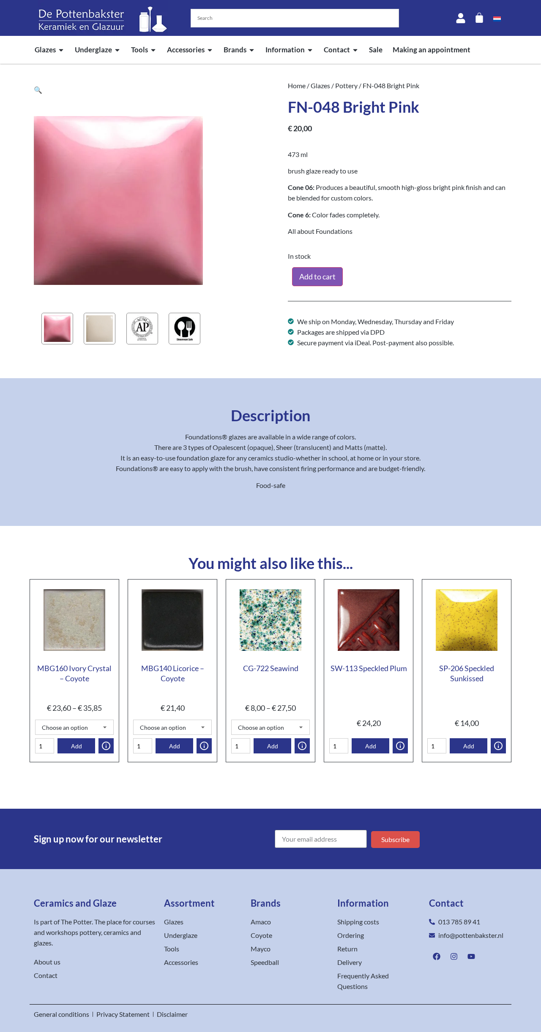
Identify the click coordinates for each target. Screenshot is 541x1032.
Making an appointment (431, 49)
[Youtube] (471, 956)
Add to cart (317, 276)
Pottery (346, 85)
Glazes (45, 49)
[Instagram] (454, 956)
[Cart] (479, 17)
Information (285, 49)
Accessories (186, 49)
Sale (376, 49)
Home (297, 85)
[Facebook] (436, 956)
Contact (337, 49)
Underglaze (93, 49)
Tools (139, 49)
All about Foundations (320, 231)
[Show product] (106, 745)
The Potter (76, 922)
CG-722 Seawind (270, 668)
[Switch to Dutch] (497, 18)
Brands (235, 49)
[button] (38, 90)
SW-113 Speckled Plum (369, 668)
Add (76, 746)
